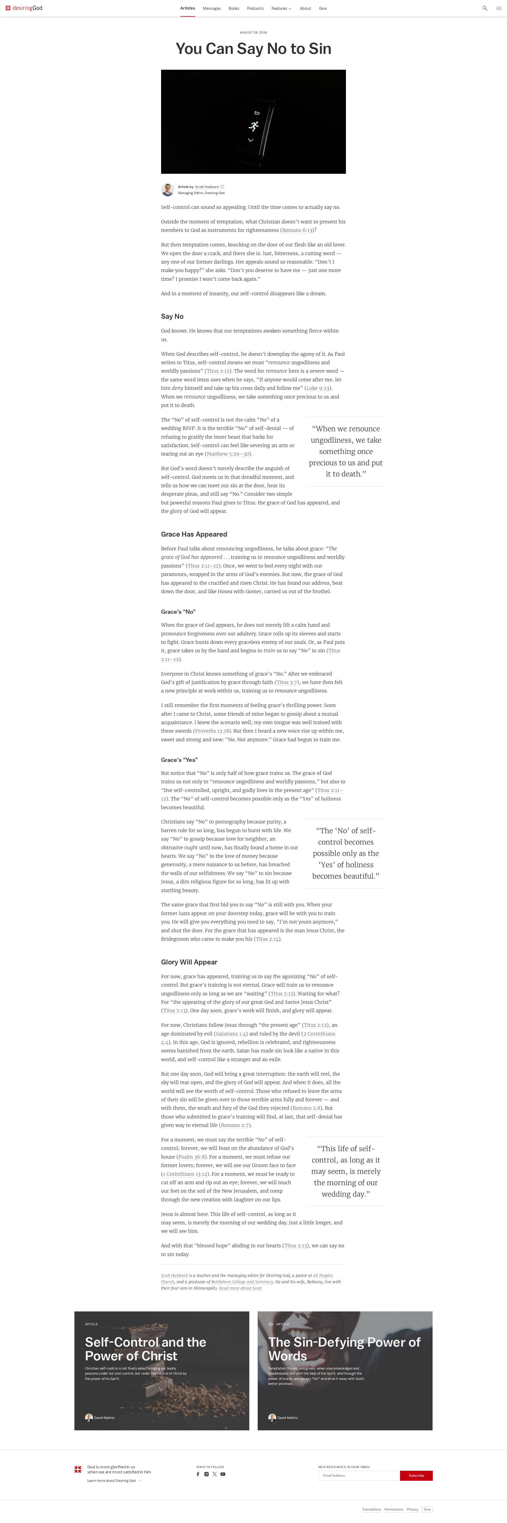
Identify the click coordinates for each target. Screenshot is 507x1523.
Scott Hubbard (174, 1275)
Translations (371, 1509)
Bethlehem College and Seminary (242, 1281)
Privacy (412, 1509)
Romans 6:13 (297, 230)
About (305, 8)
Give (323, 8)
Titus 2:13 (282, 993)
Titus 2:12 (218, 371)
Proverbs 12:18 (212, 731)
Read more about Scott (240, 1288)
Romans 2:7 (235, 1125)
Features (279, 8)
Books (234, 8)
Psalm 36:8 (192, 1157)
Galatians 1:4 (231, 1033)
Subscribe (416, 1476)
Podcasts (255, 8)
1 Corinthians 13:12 (185, 1174)
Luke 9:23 (318, 388)
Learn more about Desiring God (112, 1480)
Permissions (393, 1509)
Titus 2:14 (267, 939)
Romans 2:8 (306, 1108)
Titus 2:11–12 (203, 566)
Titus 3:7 (287, 682)
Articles (187, 8)
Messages (212, 8)
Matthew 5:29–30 (228, 454)
